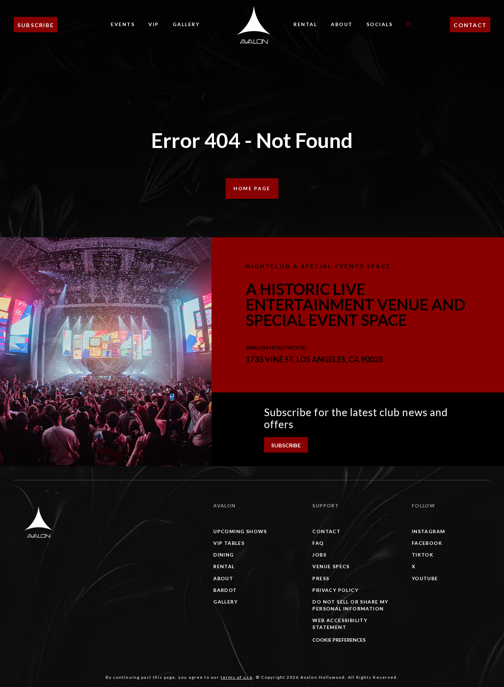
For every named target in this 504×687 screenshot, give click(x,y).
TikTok (422, 555)
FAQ (318, 543)
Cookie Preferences (338, 640)
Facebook (427, 543)
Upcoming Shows (240, 531)
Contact (326, 531)
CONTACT (470, 25)
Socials (380, 24)
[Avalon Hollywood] (38, 522)
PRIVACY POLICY (335, 590)
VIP (153, 24)
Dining (223, 555)
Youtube (425, 578)
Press (320, 578)
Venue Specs (330, 566)
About (342, 24)
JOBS (319, 555)
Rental (305, 24)
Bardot (225, 590)
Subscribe (35, 25)
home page (252, 188)
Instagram (428, 531)
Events (123, 24)
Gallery (186, 24)
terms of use (236, 677)
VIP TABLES (228, 543)
